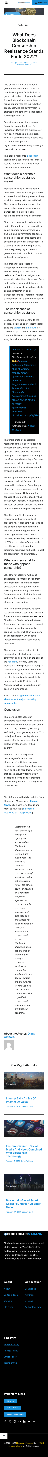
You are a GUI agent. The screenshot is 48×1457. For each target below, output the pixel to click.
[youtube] (20, 1421)
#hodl (33, 384)
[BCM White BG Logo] (24, 2)
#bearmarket (18, 392)
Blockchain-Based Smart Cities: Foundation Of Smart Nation (23, 1204)
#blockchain (29, 365)
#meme (25, 372)
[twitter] (10, 1421)
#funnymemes (19, 407)
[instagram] (15, 1421)
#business (17, 411)
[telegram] (29, 1421)
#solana (30, 376)
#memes (31, 396)
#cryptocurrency (20, 384)
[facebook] (5, 1421)
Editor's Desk (27, 1107)
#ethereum (17, 365)
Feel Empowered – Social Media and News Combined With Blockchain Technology (24, 1151)
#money (16, 372)
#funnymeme (18, 376)
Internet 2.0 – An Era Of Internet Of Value (21, 1100)
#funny (15, 388)
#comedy (17, 403)
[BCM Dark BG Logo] (24, 1233)
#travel (23, 399)
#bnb (14, 369)
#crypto (31, 399)
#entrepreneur (19, 396)
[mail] (34, 1421)
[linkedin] (24, 1421)
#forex (15, 399)
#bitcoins (24, 388)
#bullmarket (24, 369)
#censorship (29, 349)
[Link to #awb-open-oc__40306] (6, 2)
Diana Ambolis (25, 65)
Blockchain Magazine (24, 1443)
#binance (16, 380)
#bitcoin (16, 349)
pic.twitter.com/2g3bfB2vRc (26, 415)
